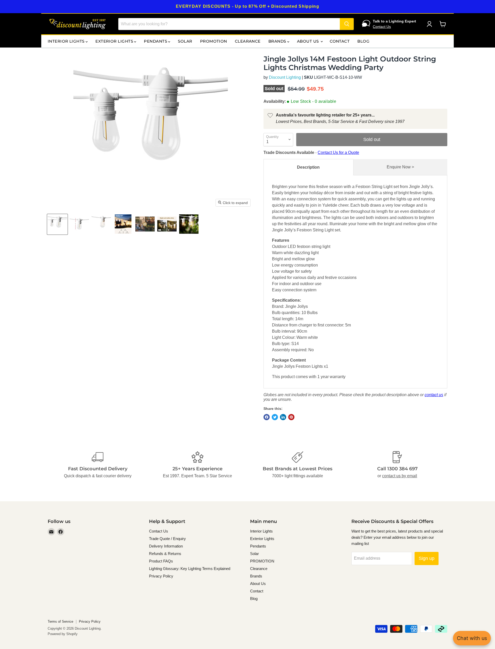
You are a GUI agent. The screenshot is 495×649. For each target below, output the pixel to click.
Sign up (426, 558)
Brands (277, 41)
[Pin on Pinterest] (291, 417)
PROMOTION (213, 41)
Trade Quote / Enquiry (167, 538)
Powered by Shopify (63, 634)
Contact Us (382, 27)
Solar (185, 41)
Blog (363, 41)
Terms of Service (60, 621)
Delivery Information (166, 546)
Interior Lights (67, 41)
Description (308, 167)
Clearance (248, 41)
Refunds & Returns (165, 553)
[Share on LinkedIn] (283, 417)
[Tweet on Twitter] (275, 417)
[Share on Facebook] (266, 417)
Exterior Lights (114, 41)
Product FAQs (161, 561)
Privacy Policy (161, 576)
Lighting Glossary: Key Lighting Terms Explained (189, 568)
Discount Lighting (285, 77)
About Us (308, 41)
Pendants (156, 41)
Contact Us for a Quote (338, 152)
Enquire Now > (400, 167)
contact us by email (399, 476)
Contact (340, 41)
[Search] (347, 24)
